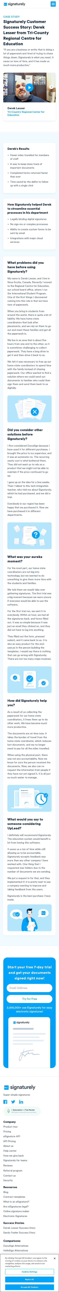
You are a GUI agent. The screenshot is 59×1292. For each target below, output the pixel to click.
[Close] (55, 1258)
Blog (5, 1192)
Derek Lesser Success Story (19, 1228)
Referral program (12, 1170)
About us (8, 1146)
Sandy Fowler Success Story (19, 1232)
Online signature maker (16, 1211)
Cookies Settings (29, 1272)
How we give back (13, 1155)
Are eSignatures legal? (16, 1206)
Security (8, 1180)
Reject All (29, 1279)
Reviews (8, 1165)
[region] (29, 1273)
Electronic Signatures (15, 1216)
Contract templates (14, 1197)
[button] (53, 4)
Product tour (10, 1126)
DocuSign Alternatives (15, 1246)
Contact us (9, 1175)
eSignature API (11, 1136)
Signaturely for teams (15, 1160)
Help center (10, 1151)
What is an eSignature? (16, 1201)
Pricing (7, 1131)
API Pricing (9, 1141)
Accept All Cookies (29, 1287)
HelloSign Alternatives (15, 1250)
